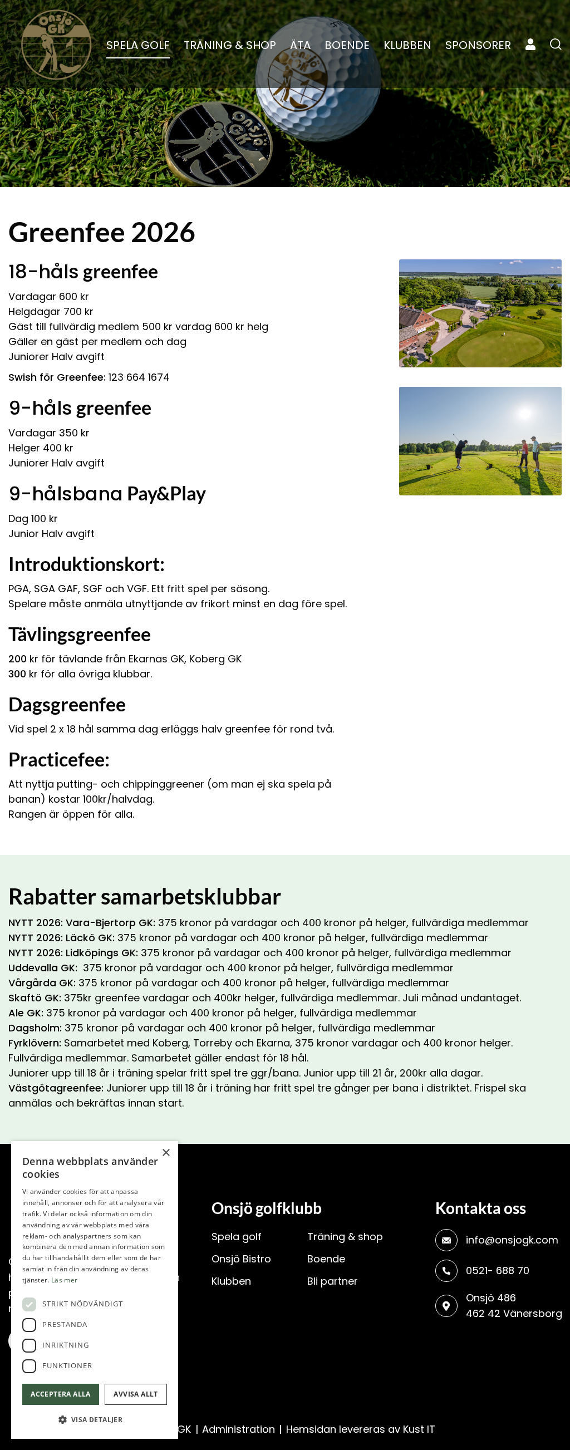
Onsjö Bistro (241, 1259)
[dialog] (94, 1290)
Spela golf (237, 1236)
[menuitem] (138, 45)
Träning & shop (345, 1236)
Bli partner (332, 1281)
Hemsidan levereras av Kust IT (360, 1429)
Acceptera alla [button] (61, 1394)
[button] (94, 1420)
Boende (326, 1259)
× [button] (165, 1153)
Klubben (231, 1281)
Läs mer (64, 1280)
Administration (238, 1429)
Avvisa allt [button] (136, 1394)
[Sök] (556, 44)
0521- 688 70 (497, 1270)
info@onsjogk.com (512, 1240)
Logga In (530, 44)
